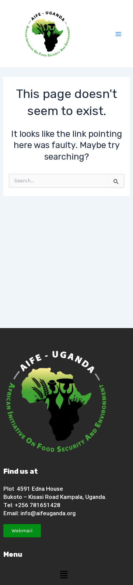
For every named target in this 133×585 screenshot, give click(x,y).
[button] (64, 575)
